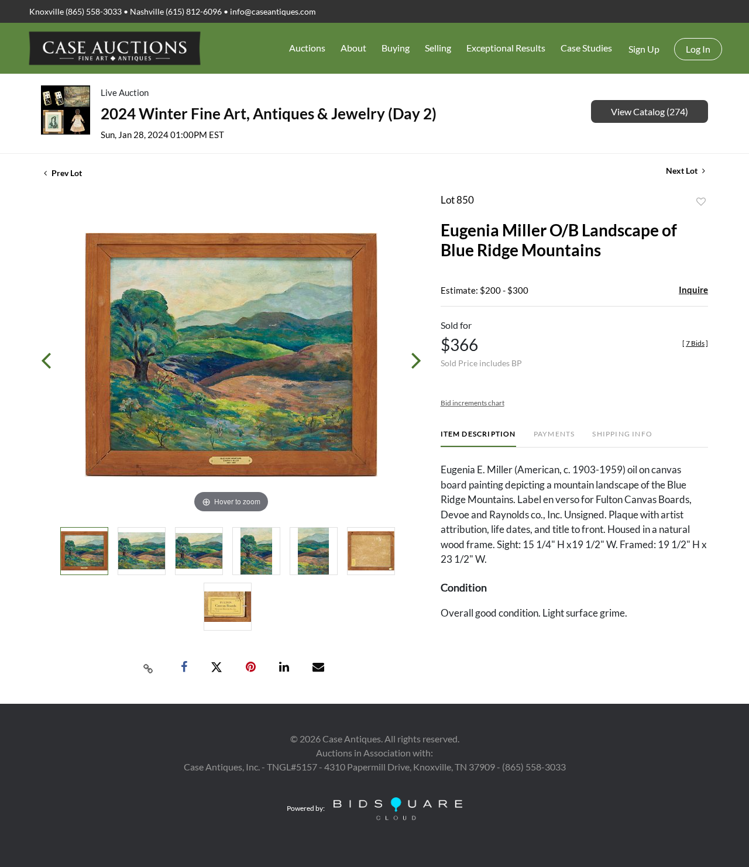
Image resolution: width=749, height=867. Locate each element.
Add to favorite (701, 201)
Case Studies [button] (586, 47)
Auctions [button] (307, 47)
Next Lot (682, 171)
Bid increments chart (472, 402)
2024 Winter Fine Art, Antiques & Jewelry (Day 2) (269, 113)
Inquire (693, 289)
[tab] (478, 438)
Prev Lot (66, 173)
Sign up (643, 48)
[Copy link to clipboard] (149, 667)
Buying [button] (396, 47)
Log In (698, 48)
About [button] (353, 47)
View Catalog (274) (649, 111)
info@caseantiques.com (273, 11)
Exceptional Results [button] (505, 47)
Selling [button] (438, 47)
